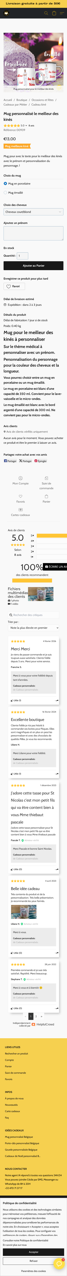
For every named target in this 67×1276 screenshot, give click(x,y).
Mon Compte (21, 483)
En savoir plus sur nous (15, 1244)
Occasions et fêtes (43, 100)
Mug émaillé (15, 192)
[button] (6, 13)
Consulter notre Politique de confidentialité (25, 1240)
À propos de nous (14, 1098)
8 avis (31, 125)
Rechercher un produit (16, 1053)
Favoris (20, 501)
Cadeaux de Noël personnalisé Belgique (23, 1156)
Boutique (21, 100)
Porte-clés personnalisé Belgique (22, 1143)
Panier (46, 501)
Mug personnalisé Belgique (19, 1136)
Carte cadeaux (12, 1111)
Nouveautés (11, 1104)
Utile (15, 700)
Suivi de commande (46, 486)
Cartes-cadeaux (20, 515)
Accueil (8, 100)
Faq (7, 1117)
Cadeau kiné (38, 104)
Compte (9, 1060)
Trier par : (13, 622)
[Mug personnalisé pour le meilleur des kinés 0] (33, 62)
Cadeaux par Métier (15, 104)
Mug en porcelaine (19, 183)
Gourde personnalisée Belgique (21, 1149)
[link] (33, 1269)
